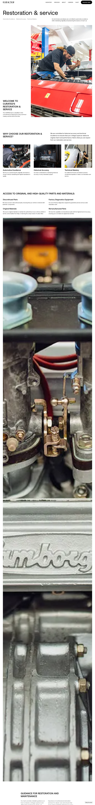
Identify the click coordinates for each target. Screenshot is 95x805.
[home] (9, 2)
